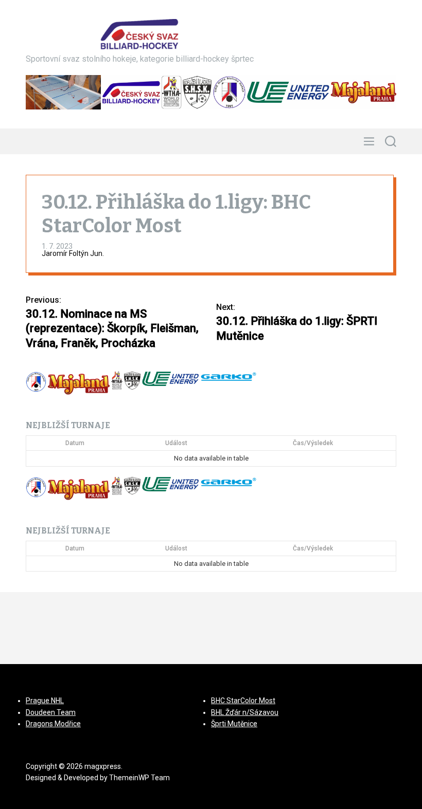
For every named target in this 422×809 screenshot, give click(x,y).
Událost (176, 443)
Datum (74, 443)
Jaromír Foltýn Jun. (73, 253)
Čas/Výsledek (313, 443)
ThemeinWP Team (139, 778)
